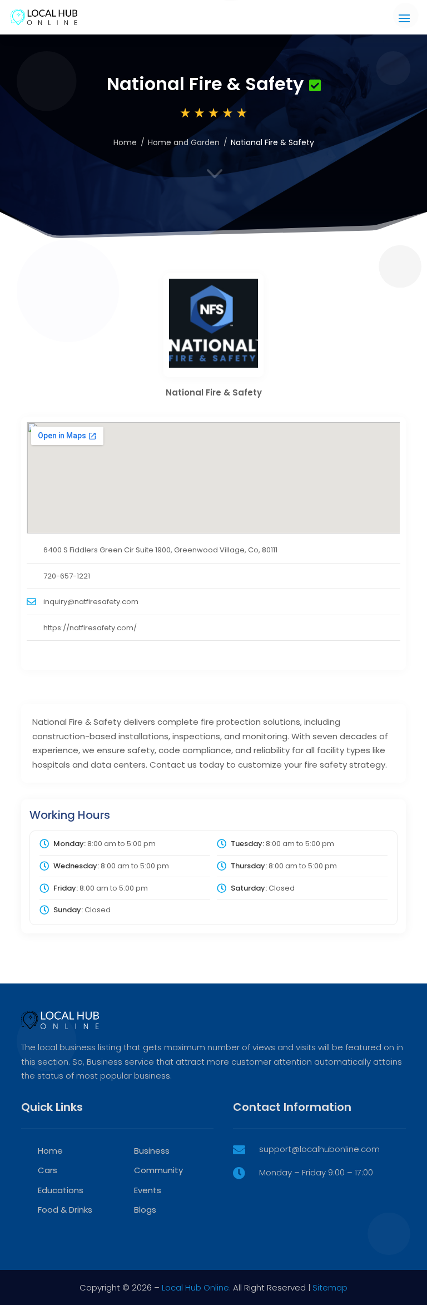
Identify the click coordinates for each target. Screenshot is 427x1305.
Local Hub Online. (196, 1287)
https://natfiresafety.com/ (90, 627)
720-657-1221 (66, 576)
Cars (47, 1170)
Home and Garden (184, 142)
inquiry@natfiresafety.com (90, 601)
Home (125, 142)
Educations (60, 1190)
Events (147, 1190)
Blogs (145, 1209)
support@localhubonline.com (319, 1149)
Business (152, 1150)
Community (158, 1170)
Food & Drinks (65, 1209)
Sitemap (329, 1287)
